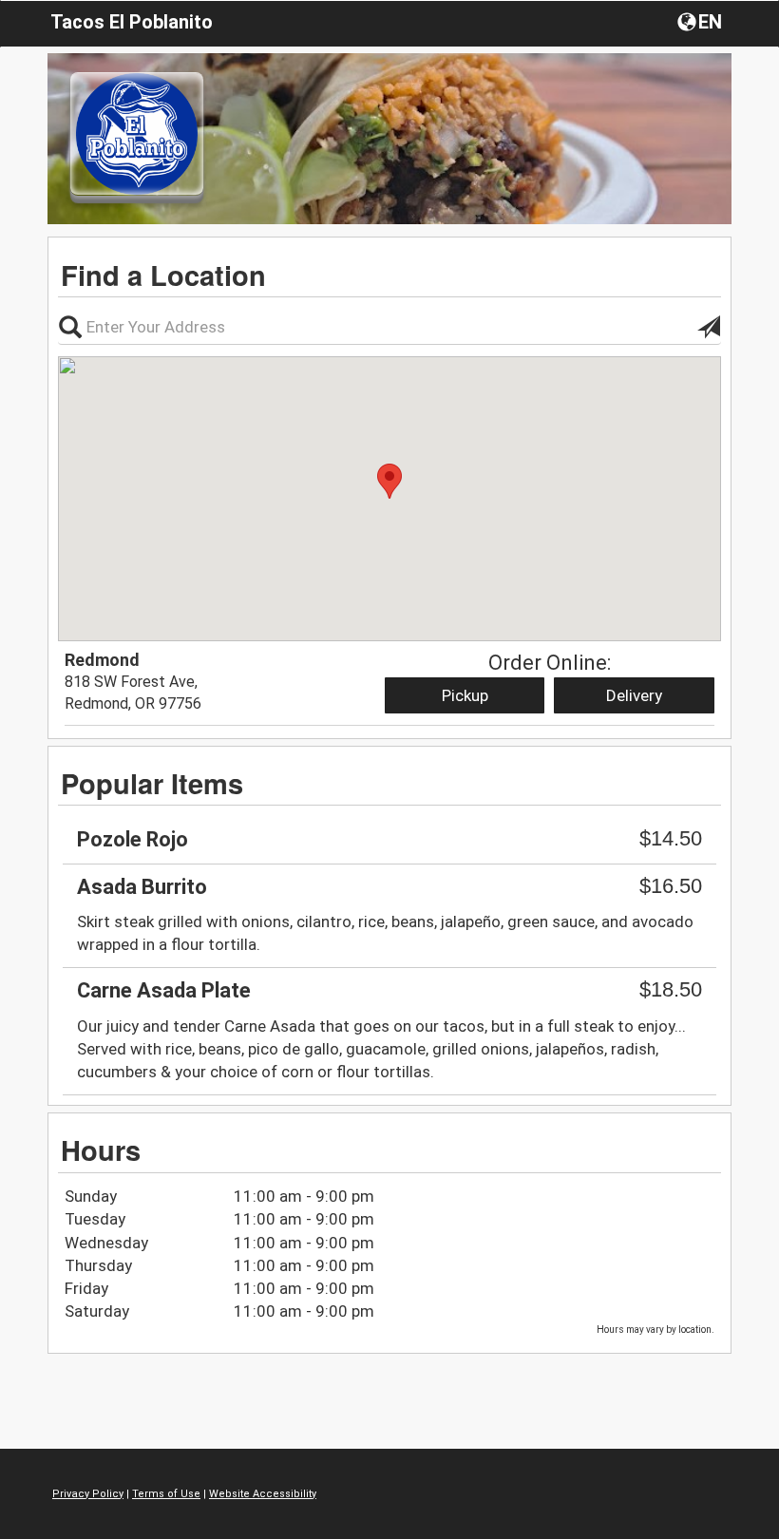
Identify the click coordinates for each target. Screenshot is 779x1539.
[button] (701, 21)
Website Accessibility (262, 1494)
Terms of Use (166, 1494)
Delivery (634, 695)
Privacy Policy (88, 1494)
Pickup (465, 695)
